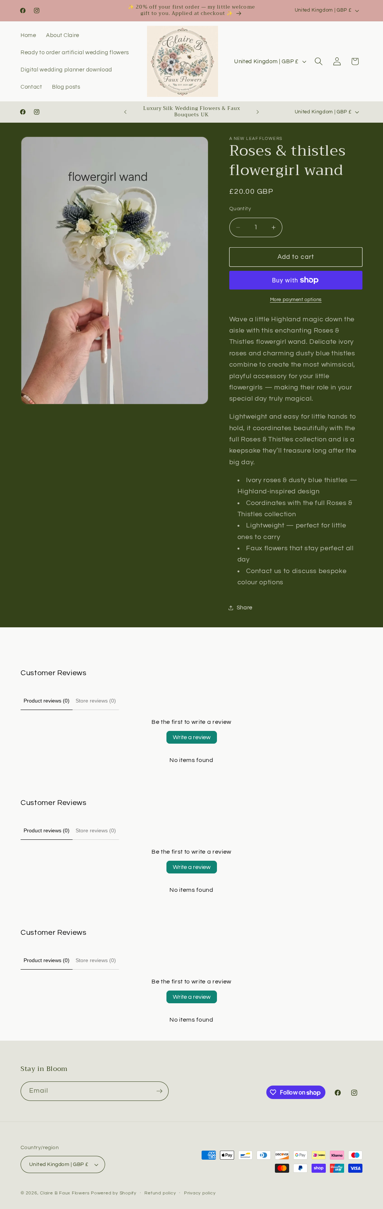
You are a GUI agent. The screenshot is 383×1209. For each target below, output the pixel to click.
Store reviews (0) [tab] (96, 701)
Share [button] (244, 607)
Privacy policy (200, 1193)
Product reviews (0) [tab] (47, 701)
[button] (319, 61)
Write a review (192, 737)
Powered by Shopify (114, 1193)
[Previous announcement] (125, 112)
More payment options (296, 299)
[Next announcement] (257, 112)
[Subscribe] (159, 1091)
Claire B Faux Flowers (64, 1193)
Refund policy (160, 1193)
